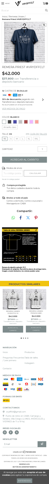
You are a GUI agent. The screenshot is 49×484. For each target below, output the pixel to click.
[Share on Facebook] (20, 218)
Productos (29, 352)
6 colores (36, 306)
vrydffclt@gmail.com (16, 412)
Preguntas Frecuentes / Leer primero (13, 359)
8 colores (13, 307)
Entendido (24, 481)
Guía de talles (38, 134)
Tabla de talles (31, 357)
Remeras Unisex (16, 16)
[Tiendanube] (24, 453)
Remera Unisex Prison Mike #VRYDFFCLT (36, 312)
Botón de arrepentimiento (24, 467)
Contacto (7, 368)
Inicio (4, 16)
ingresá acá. (24, 464)
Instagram (29, 363)
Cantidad (7, 149)
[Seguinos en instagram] (5, 432)
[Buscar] (46, 10)
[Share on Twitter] (28, 218)
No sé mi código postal (10, 179)
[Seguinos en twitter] (17, 432)
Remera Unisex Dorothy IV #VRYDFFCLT (13, 312)
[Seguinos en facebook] (11, 432)
